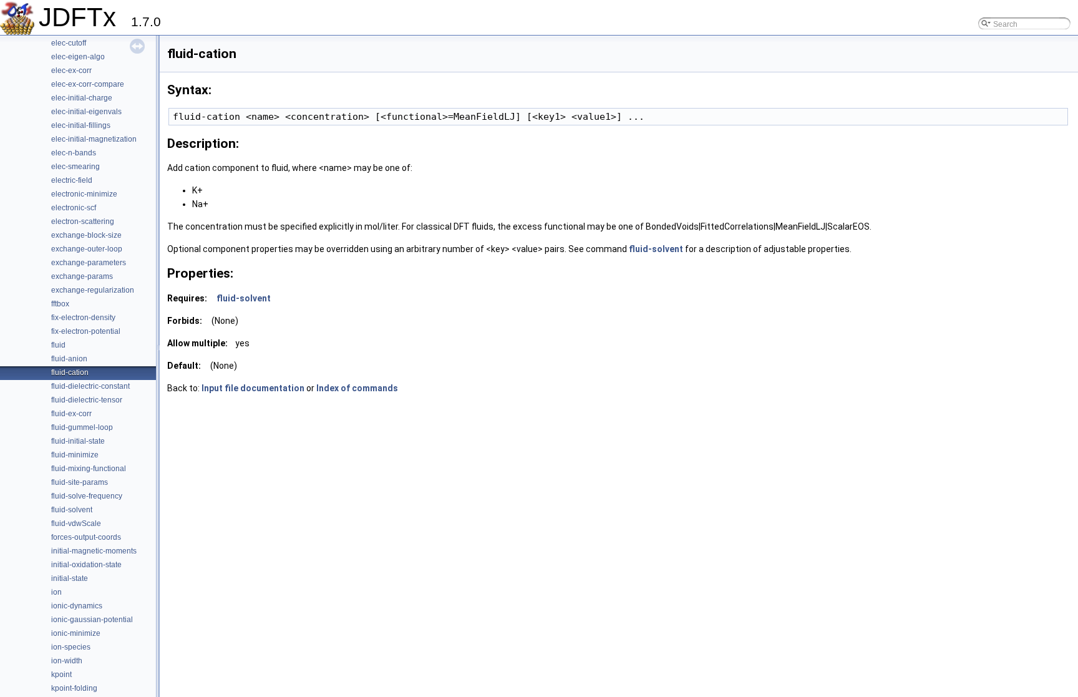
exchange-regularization (92, 290)
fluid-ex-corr (71, 413)
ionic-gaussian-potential (92, 619)
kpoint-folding (74, 688)
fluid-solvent (71, 509)
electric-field (71, 180)
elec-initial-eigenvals (86, 111)
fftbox (60, 304)
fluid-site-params (79, 482)
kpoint (61, 674)
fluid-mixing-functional (88, 468)
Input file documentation (253, 388)
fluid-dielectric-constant (90, 386)
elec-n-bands (73, 153)
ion (56, 592)
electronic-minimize (84, 194)
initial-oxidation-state (86, 564)
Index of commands (357, 388)
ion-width (66, 660)
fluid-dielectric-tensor (86, 400)
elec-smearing (75, 166)
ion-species (70, 647)
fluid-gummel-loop (82, 427)
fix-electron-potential (85, 331)
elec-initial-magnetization (94, 139)
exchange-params (82, 276)
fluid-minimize (75, 455)
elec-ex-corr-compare (87, 84)
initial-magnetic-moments (94, 551)
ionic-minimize (75, 633)
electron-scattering (82, 221)
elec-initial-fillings (80, 125)
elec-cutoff (68, 43)
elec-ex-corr (71, 70)
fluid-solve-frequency (86, 496)
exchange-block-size (86, 235)
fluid (58, 345)
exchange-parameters (88, 262)
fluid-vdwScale (76, 523)
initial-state (69, 578)
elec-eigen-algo (78, 56)
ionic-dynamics (76, 606)
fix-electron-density (83, 317)
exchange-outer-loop (86, 249)
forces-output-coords (86, 537)
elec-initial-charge (81, 98)
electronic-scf (73, 207)
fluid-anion (69, 358)
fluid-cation (70, 372)
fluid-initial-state (78, 441)
